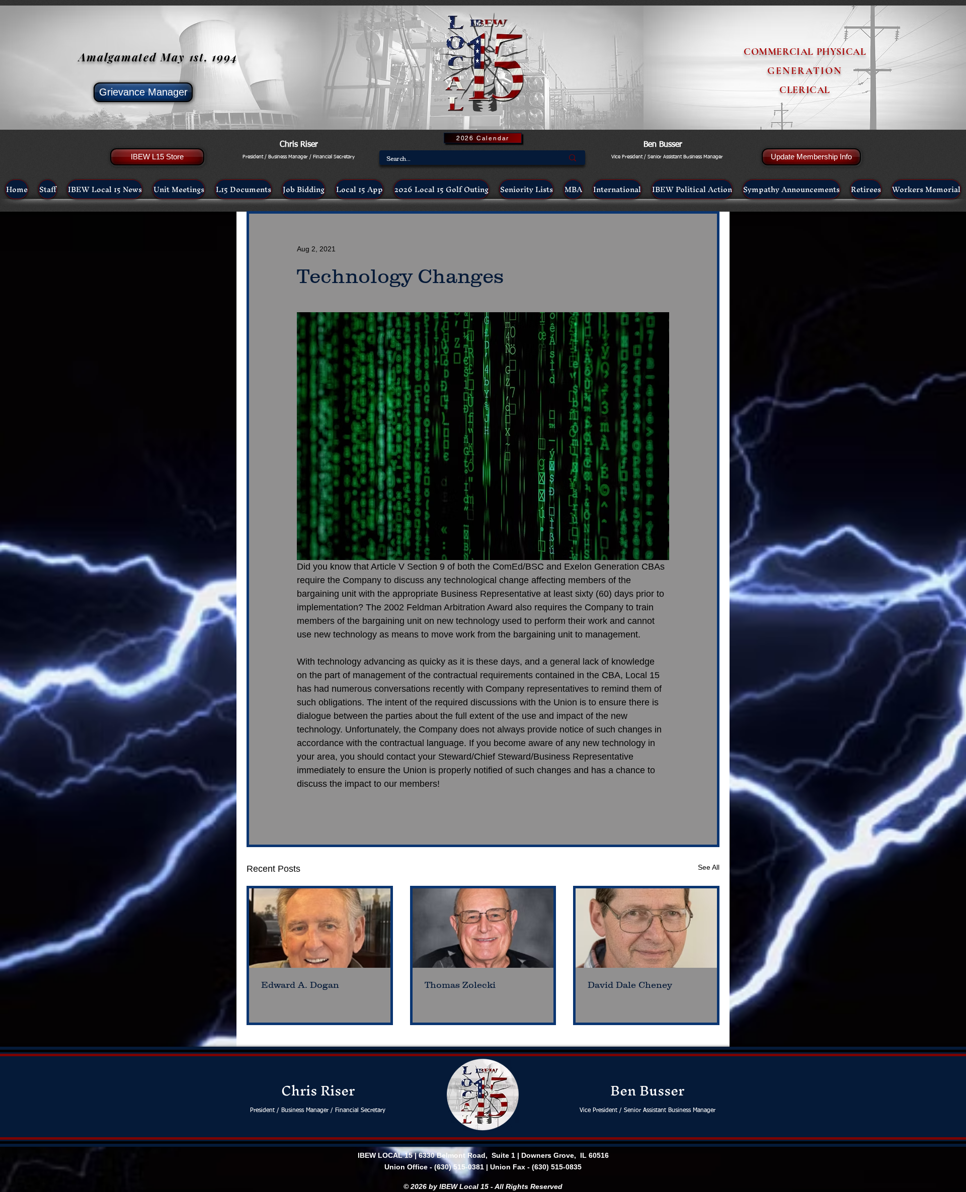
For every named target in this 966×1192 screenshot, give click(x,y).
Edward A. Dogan (300, 985)
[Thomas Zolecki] (483, 928)
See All (708, 867)
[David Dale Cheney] (646, 928)
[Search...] (572, 157)
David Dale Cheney (630, 985)
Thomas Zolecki (460, 985)
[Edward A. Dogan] (319, 928)
